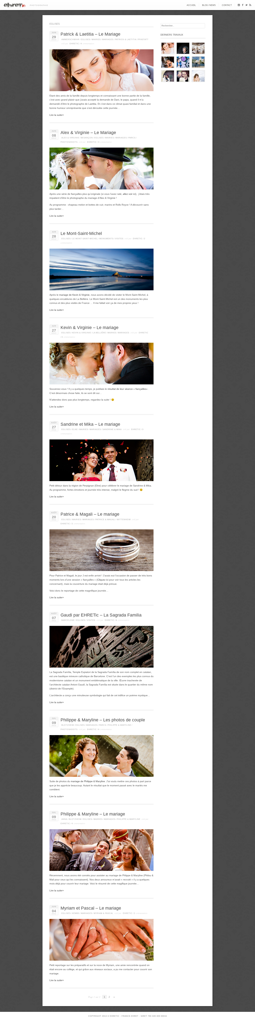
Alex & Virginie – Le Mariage (88, 132)
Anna (64, 819)
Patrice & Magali (105, 519)
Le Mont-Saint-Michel (81, 233)
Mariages (107, 39)
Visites (119, 239)
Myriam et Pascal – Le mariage (91, 908)
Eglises (85, 39)
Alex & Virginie (70, 138)
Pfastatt (143, 39)
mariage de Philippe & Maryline (88, 781)
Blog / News (209, 5)
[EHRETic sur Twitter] (246, 5)
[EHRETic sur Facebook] (242, 5)
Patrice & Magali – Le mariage (90, 514)
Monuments (106, 239)
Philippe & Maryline (119, 725)
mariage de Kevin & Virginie (74, 294)
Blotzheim (67, 725)
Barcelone (68, 620)
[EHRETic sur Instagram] (239, 5)
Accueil (191, 5)
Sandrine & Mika (112, 429)
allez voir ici (129, 194)
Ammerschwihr (70, 39)
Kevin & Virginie (81, 333)
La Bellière (99, 333)
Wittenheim (124, 519)
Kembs (75, 913)
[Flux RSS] (250, 5)
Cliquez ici (102, 579)
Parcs (131, 138)
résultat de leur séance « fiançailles (127, 389)
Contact (227, 5)
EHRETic (74, 44)
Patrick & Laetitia (125, 39)
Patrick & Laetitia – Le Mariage (90, 34)
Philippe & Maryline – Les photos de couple (103, 720)
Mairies (96, 39)
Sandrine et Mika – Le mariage (90, 424)
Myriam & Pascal (103, 913)
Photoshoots (69, 142)
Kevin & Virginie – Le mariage (89, 327)
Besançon (87, 138)
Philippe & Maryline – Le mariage (93, 814)
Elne (75, 429)
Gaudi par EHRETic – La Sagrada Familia (101, 615)
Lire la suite (56, 115)
